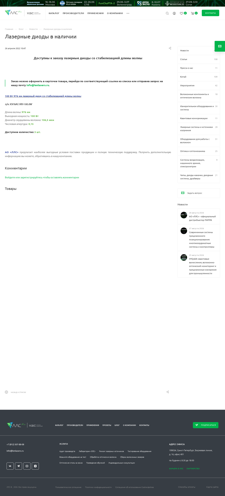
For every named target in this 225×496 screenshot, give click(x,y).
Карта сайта (212, 486)
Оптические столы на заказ (71, 462)
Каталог (59, 425)
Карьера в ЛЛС (176, 468)
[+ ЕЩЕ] (129, 13)
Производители (75, 425)
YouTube (26, 466)
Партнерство (193, 468)
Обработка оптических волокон (103, 457)
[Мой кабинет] (174, 14)
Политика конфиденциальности (98, 487)
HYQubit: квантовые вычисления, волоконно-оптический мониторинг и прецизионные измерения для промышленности (202, 265)
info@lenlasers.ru (38, 85)
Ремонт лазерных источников (111, 451)
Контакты (144, 425)
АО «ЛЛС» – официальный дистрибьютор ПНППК (202, 218)
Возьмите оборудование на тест (72, 457)
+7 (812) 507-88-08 (15, 444)
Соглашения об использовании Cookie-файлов (134, 487)
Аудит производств (67, 451)
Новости (183, 204)
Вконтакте (10, 466)
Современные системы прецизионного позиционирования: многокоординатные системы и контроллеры (201, 239)
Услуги (63, 443)
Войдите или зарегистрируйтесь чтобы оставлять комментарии (42, 177)
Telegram (18, 466)
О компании (129, 425)
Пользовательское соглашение (68, 487)
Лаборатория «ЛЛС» (87, 451)
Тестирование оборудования (139, 451)
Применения (92, 425)
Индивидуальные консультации (122, 462)
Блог (117, 425)
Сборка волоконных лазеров (132, 457)
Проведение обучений (95, 462)
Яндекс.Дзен (35, 466)
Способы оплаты (186, 486)
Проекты (106, 425)
